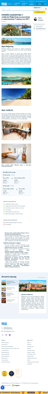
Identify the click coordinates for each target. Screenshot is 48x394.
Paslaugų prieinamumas (32, 358)
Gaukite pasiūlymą (40, 4)
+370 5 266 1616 (7, 328)
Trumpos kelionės (5, 350)
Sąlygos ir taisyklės (31, 352)
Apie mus (29, 342)
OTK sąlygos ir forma (31, 354)
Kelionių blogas (30, 346)
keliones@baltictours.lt (9, 331)
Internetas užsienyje (6, 362)
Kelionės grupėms (5, 342)
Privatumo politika (31, 350)
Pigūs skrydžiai (4, 358)
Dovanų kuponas (5, 360)
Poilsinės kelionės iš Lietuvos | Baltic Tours (10, 348)
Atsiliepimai (29, 364)
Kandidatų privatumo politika (33, 362)
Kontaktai (29, 344)
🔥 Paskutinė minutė (17, 4)
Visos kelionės (4, 344)
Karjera (28, 360)
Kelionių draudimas (5, 356)
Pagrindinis (4, 8)
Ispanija (9, 8)
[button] (2, 387)
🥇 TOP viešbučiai (31, 4)
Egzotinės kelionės (5, 352)
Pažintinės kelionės (5, 354)
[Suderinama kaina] (46, 9)
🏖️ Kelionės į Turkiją (25, 4)
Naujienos (29, 348)
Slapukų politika (30, 356)
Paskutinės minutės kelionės (7, 346)
